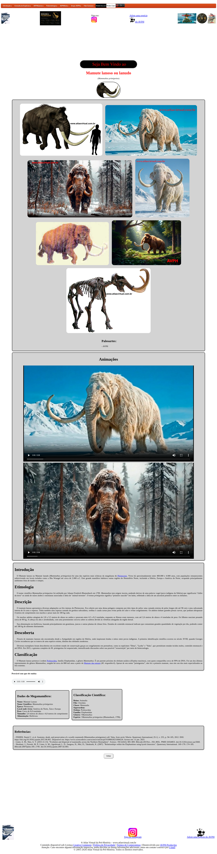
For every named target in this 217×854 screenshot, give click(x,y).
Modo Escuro (101, 6)
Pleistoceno (122, 576)
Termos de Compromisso (129, 845)
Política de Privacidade (104, 845)
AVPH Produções (168, 845)
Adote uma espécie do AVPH (201, 837)
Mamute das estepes (92, 663)
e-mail (172, 847)
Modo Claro (111, 6)
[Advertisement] (108, 43)
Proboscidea (52, 661)
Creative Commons (82, 845)
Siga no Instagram (133, 837)
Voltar (108, 756)
